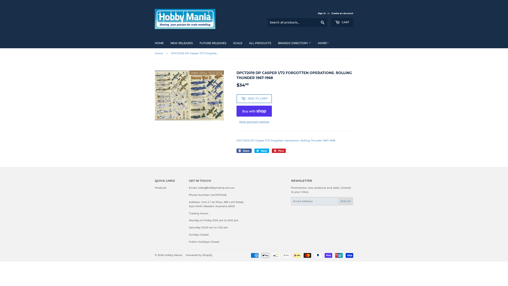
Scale (237, 43)
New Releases (181, 43)
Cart (345, 22)
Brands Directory (293, 43)
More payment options (254, 121)
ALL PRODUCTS (260, 43)
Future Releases (213, 43)
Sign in (322, 13)
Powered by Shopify (199, 255)
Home (159, 43)
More (322, 43)
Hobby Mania (173, 255)
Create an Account (342, 13)
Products (160, 187)
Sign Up (346, 201)
